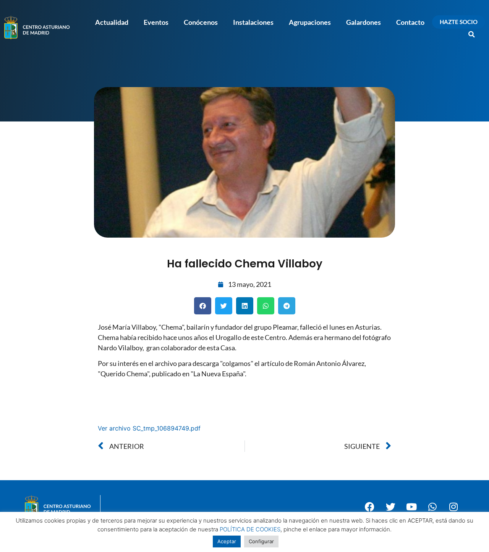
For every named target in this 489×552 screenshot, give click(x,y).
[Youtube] (411, 506)
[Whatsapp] (432, 506)
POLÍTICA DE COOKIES (250, 529)
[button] (472, 34)
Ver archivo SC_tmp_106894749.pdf (149, 428)
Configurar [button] (261, 541)
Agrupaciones (310, 22)
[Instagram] (453, 506)
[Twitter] (390, 506)
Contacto (410, 22)
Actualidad (111, 22)
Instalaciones (253, 22)
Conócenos (201, 22)
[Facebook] (369, 506)
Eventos (156, 22)
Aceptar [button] (226, 541)
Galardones (363, 22)
